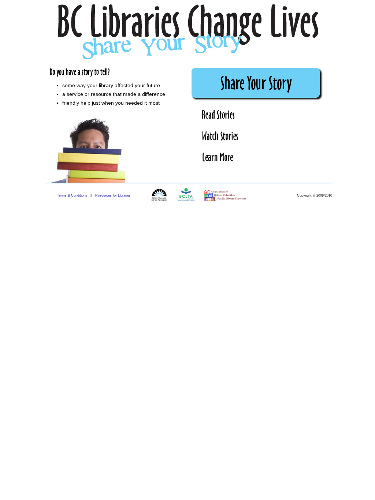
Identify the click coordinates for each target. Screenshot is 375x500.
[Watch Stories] (221, 137)
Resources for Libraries (113, 195)
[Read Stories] (220, 116)
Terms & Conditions (72, 195)
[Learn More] (218, 158)
